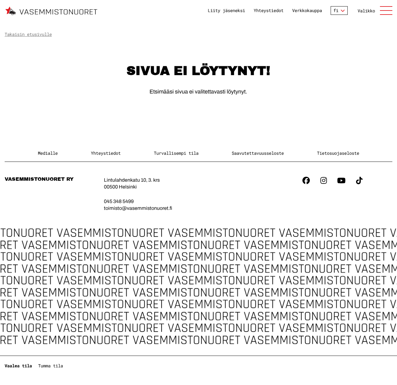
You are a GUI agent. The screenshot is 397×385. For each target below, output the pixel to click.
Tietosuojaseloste (338, 153)
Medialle (48, 153)
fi (335, 10)
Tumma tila (50, 366)
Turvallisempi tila (176, 153)
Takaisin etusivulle (28, 34)
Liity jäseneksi (226, 10)
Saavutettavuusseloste (258, 153)
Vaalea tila (18, 366)
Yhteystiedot (268, 10)
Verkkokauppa (307, 10)
